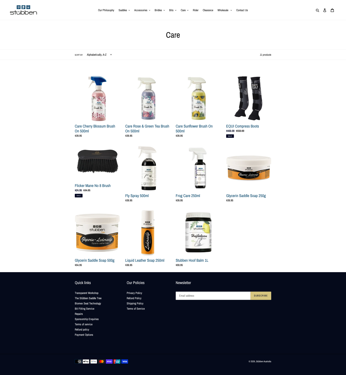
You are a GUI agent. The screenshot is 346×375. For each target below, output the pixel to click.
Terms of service (83, 324)
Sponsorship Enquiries (87, 319)
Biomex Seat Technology (88, 303)
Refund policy (82, 329)
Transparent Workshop (86, 293)
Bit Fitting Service (84, 309)
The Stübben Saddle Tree (88, 298)
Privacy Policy (134, 293)
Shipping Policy (135, 303)
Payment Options (84, 335)
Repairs (79, 314)
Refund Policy (134, 298)
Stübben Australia (263, 361)
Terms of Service (136, 309)
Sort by (79, 54)
